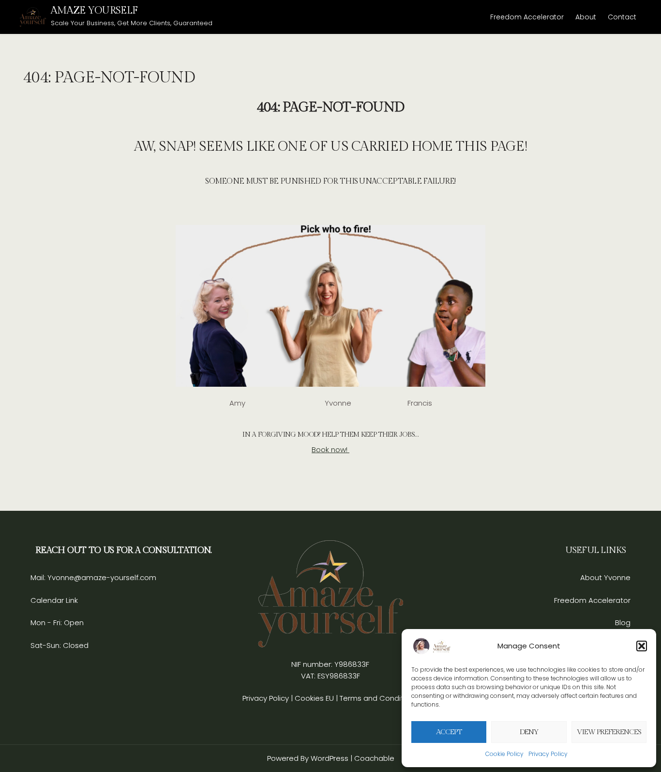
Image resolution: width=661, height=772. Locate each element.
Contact (622, 17)
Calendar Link (54, 600)
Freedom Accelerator (527, 17)
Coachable (374, 758)
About (585, 17)
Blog (623, 622)
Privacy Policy (548, 754)
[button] (641, 646)
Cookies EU (314, 698)
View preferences (609, 732)
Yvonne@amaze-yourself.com (100, 577)
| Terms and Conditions (377, 698)
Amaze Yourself (94, 10)
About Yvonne (605, 577)
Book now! (330, 449)
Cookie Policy (504, 754)
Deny (529, 732)
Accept (449, 732)
